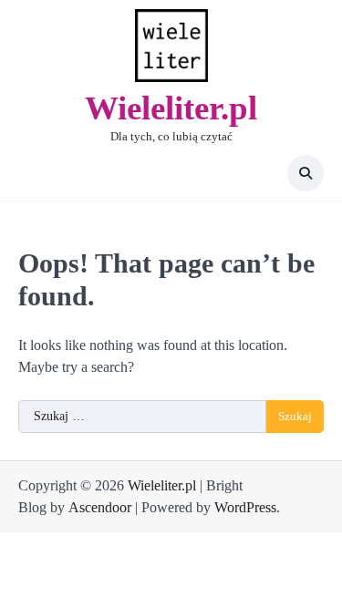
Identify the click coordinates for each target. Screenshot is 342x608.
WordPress (245, 507)
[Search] (305, 173)
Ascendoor (99, 507)
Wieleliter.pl (171, 108)
